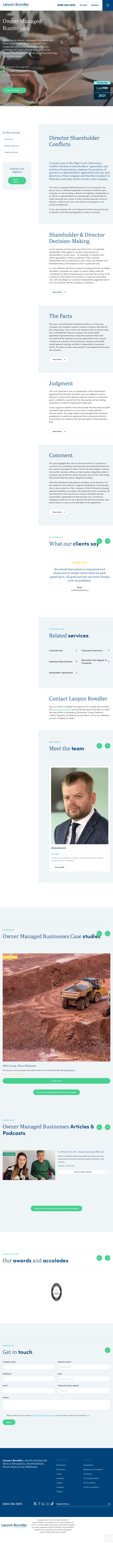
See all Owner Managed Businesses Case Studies (56, 1092)
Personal (83, 5)
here (88, 1415)
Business (95, 5)
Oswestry (60, 1487)
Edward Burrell (58, 847)
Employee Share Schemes (60, 661)
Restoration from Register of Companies (94, 661)
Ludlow (59, 1482)
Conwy (59, 1474)
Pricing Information (91, 1478)
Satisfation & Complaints (93, 1469)
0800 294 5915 (66, 5)
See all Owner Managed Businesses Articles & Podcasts (56, 1208)
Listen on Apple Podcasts (82, 1172)
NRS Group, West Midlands (19, 1066)
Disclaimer (87, 1474)
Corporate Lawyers (62, 709)
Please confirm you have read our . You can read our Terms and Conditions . (48, 1415)
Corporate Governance (91, 650)
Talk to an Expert (13, 90)
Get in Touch (15, 180)
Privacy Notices (89, 1482)
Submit (9, 1422)
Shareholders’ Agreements (61, 672)
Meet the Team (11, 152)
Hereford (60, 1478)
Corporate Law (56, 650)
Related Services (11, 145)
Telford (59, 1491)
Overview (8, 139)
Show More (57, 292)
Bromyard (60, 1469)
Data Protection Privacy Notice (44, 1415)
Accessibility (88, 1465)
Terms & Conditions (91, 1487)
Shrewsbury (61, 1465)
